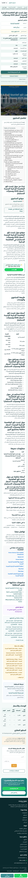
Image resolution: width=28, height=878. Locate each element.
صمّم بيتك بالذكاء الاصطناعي (20, 831)
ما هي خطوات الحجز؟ (12, 175)
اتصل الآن (7, 876)
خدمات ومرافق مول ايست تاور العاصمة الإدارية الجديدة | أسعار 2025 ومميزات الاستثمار (14, 147)
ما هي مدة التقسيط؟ (12, 173)
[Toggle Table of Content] (21, 128)
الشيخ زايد (25, 842)
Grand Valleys (19, 559)
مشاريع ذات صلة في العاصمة (13, 178)
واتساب (13, 269)
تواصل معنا (8, 176)
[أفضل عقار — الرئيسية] (22, 801)
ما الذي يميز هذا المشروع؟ (13, 170)
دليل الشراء (24, 819)
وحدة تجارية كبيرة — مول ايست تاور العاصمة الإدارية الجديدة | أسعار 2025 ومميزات (13, 622)
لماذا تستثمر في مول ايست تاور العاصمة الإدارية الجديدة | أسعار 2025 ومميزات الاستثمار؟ (14, 152)
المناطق (25, 815)
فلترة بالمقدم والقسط (22, 833)
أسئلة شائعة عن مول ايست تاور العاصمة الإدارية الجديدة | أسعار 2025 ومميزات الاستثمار (13, 163)
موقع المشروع (8, 133)
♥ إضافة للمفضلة (14, 76)
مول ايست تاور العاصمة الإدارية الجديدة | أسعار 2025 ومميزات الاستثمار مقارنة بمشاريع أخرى (14, 157)
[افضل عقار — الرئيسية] (23, 3)
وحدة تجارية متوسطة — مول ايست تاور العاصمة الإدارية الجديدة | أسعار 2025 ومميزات (14, 628)
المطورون (25, 817)
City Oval (20, 568)
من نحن (25, 822)
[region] (14, 52)
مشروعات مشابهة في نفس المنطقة (13, 179)
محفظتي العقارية (23, 828)
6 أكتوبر (25, 839)
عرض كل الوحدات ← (19, 640)
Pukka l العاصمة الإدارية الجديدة (14, 566)
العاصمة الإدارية (11, 7)
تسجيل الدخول (12, 2)
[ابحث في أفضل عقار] (17, 3)
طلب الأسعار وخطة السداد (14, 72)
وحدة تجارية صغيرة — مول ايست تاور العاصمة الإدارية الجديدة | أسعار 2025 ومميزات (13, 635)
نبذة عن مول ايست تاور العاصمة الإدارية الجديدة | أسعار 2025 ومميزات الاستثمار (14, 131)
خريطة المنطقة (9, 181)
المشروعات (19, 7)
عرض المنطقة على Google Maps (15, 210)
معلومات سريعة (8, 160)
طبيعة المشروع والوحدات (10, 141)
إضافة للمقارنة (22, 79)
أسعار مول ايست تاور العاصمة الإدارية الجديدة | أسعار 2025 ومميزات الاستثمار (14, 143)
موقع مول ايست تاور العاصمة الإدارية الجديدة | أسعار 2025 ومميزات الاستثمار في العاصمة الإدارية (14, 136)
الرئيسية (25, 7)
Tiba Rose (20, 571)
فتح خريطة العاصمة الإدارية (16, 693)
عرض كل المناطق (23, 851)
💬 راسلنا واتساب (14, 788)
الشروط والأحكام (16, 870)
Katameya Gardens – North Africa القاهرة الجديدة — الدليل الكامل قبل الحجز (14, 654)
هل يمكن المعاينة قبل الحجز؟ (14, 172)
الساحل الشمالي (23, 844)
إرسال (14, 765)
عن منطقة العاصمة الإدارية (13, 139)
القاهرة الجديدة (23, 849)
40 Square (20, 557)
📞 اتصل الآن (14, 792)
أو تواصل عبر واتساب (14, 770)
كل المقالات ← (20, 677)
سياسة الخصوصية (23, 870)
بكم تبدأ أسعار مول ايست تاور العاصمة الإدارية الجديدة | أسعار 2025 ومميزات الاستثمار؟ (15, 168)
